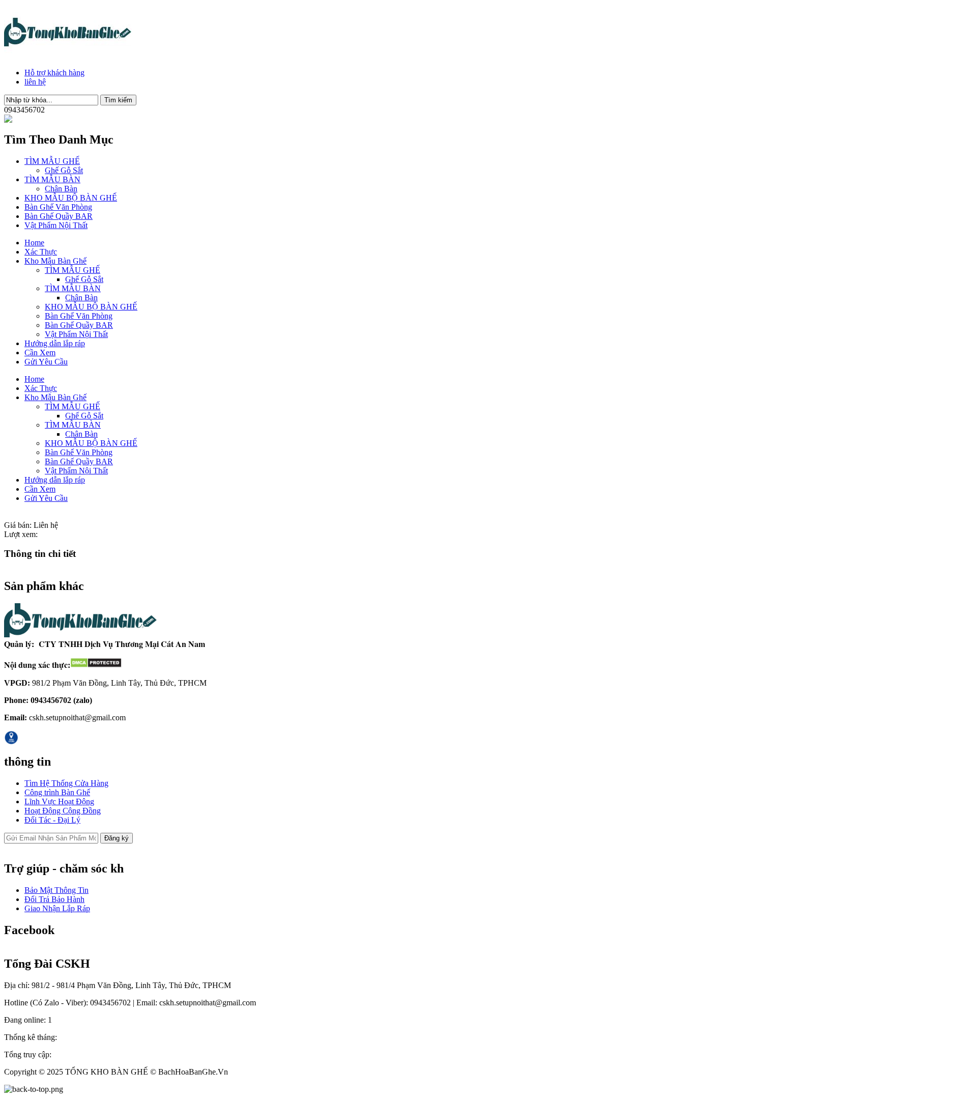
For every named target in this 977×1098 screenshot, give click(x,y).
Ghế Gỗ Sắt (64, 170)
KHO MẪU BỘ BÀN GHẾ (70, 197)
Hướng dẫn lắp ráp (54, 343)
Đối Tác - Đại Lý (52, 819)
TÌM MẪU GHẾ (52, 161)
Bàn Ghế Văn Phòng (58, 207)
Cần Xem (39, 352)
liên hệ (35, 81)
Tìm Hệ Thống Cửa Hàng (66, 783)
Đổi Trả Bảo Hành (54, 899)
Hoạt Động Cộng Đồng (62, 810)
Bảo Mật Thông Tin (56, 890)
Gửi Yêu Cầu (46, 361)
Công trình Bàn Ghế (57, 792)
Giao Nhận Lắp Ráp (57, 908)
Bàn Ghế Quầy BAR (58, 216)
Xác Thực (40, 251)
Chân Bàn (61, 188)
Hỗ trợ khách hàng (54, 72)
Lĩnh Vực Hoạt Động (59, 801)
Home (34, 242)
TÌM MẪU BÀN (52, 179)
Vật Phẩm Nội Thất (56, 225)
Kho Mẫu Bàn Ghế (55, 261)
